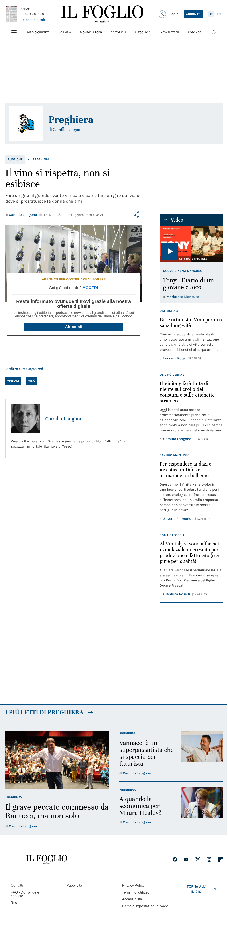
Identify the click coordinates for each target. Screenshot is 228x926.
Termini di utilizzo (135, 892)
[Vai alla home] (102, 14)
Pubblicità (74, 885)
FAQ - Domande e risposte (25, 894)
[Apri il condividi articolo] (137, 215)
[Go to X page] (197, 859)
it (211, 14)
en (219, 14)
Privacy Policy (133, 885)
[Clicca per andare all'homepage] (46, 859)
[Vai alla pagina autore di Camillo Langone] (25, 418)
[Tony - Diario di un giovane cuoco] (191, 244)
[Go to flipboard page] (220, 859)
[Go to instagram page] (209, 859)
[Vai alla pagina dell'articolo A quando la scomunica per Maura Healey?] (202, 806)
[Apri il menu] (14, 32)
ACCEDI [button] (90, 288)
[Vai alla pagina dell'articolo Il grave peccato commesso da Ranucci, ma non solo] (57, 760)
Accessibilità (132, 899)
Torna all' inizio (196, 889)
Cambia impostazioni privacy (145, 906)
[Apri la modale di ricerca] (214, 32)
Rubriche (15, 159)
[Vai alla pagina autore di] (26, 123)
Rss (14, 903)
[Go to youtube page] (186, 859)
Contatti (17, 885)
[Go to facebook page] (175, 859)
